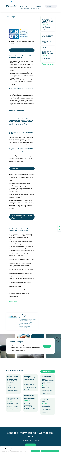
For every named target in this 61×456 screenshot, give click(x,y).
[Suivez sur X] (9, 2)
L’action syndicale (36, 6)
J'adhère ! (46, 346)
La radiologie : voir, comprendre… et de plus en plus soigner (29, 397)
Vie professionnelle (24, 8)
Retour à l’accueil (13, 301)
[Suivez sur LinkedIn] (12, 2)
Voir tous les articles (48, 371)
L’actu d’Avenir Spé (35, 8)
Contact (52, 1)
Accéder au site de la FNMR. (15, 299)
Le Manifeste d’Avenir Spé (30, 10)
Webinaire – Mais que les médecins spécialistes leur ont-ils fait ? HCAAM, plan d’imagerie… (47, 20)
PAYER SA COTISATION (41, 1)
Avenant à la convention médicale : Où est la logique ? (47, 35)
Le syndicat (26, 6)
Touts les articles (48, 64)
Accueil (21, 6)
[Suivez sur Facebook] (7, 2)
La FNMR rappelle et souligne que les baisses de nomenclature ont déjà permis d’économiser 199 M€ (47, 50)
